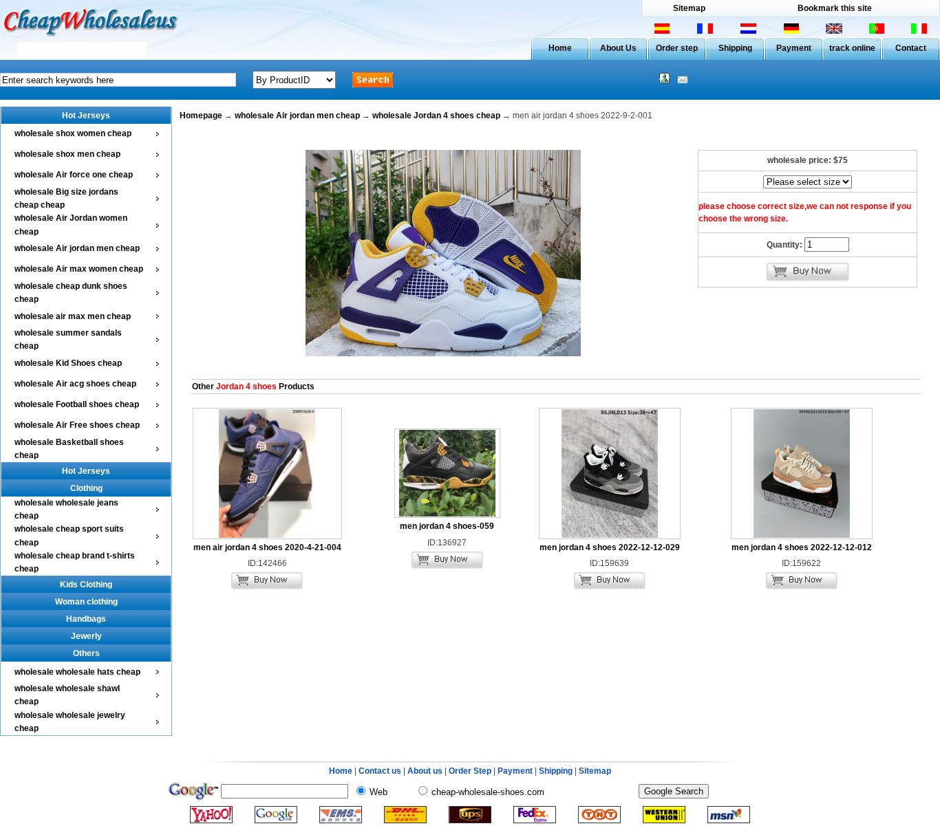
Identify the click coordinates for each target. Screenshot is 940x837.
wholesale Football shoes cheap (76, 404)
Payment (793, 48)
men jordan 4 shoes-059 (447, 526)
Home (560, 48)
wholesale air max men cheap (72, 316)
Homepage (201, 115)
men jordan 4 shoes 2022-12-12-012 (801, 547)
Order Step (471, 771)
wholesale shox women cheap (72, 133)
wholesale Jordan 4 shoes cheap (436, 115)
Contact (910, 48)
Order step (677, 48)
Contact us (380, 771)
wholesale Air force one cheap (73, 175)
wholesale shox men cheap (67, 154)
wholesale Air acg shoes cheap (75, 384)
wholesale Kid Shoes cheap (68, 363)
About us (424, 771)
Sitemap (689, 8)
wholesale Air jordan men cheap (77, 248)
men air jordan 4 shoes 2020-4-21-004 (267, 547)
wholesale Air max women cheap (78, 269)
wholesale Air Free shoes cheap (77, 425)
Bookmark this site (835, 8)
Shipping (735, 48)
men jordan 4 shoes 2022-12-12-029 (610, 547)
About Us (618, 48)
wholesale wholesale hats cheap (77, 672)
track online (852, 48)
